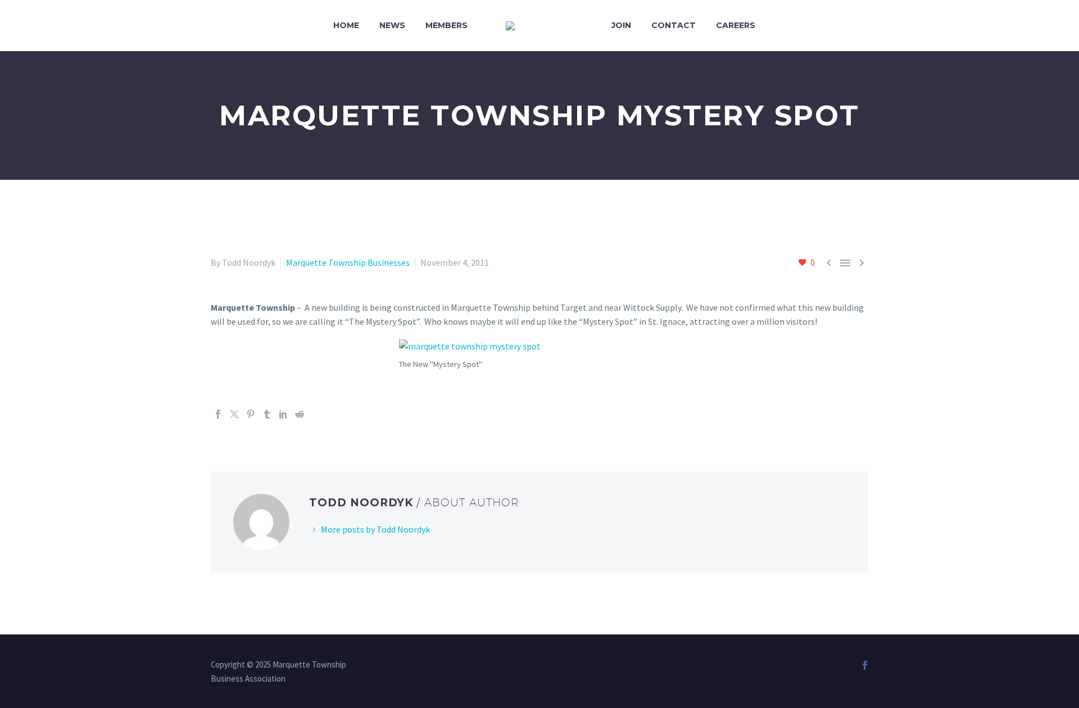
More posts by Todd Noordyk (375, 529)
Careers (735, 25)
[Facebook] (218, 414)
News (392, 25)
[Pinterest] (250, 414)
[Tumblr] (266, 414)
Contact (673, 25)
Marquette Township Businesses (348, 262)
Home (346, 25)
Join (621, 25)
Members (446, 25)
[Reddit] (299, 414)
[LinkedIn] (283, 414)
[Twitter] (234, 414)
